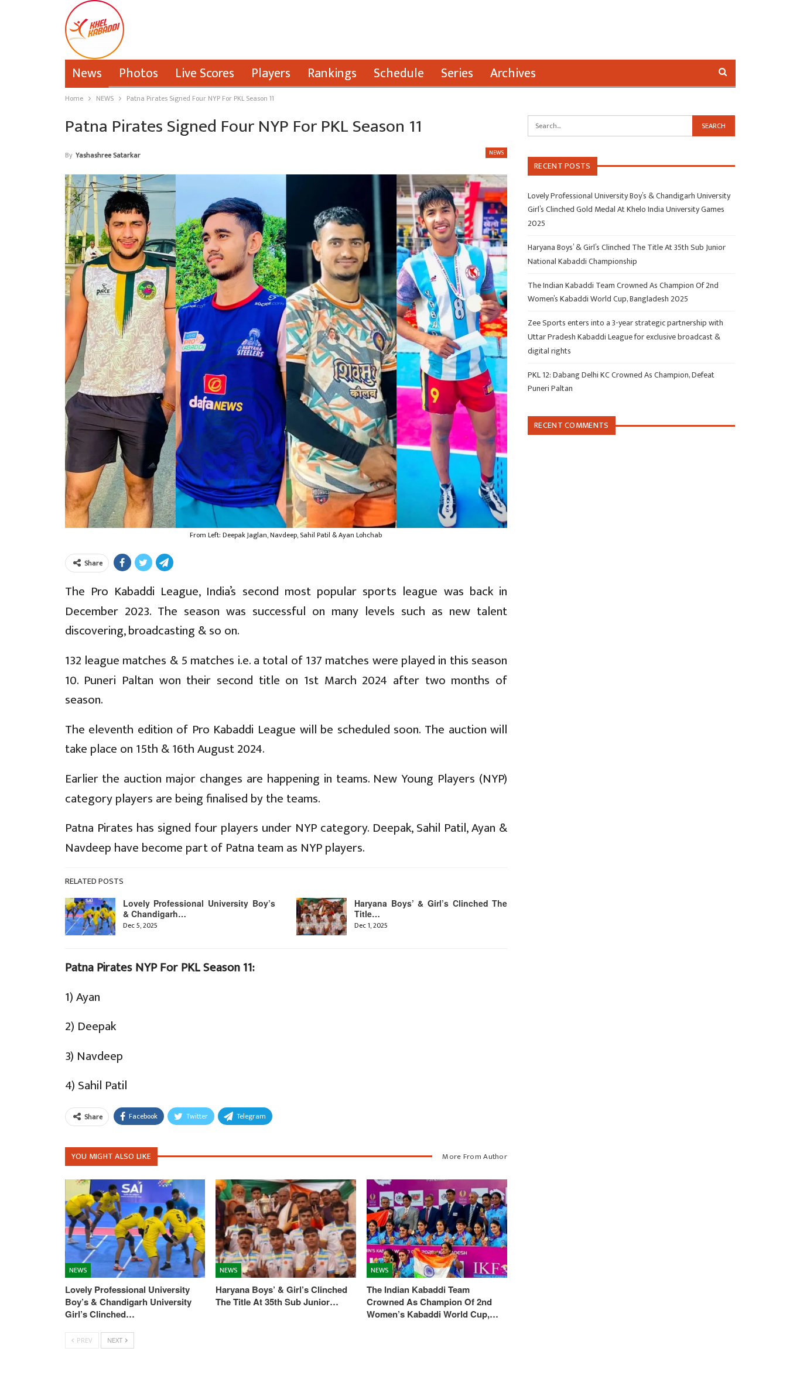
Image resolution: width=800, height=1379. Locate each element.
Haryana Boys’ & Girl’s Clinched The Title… (430, 908)
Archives (513, 73)
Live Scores (204, 73)
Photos (138, 73)
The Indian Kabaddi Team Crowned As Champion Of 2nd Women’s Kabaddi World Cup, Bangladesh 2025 (623, 292)
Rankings (332, 73)
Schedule (399, 73)
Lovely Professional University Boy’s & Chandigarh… (199, 908)
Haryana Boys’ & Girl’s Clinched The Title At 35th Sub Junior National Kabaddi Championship (627, 254)
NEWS (496, 152)
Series (457, 73)
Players (270, 73)
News (87, 73)
